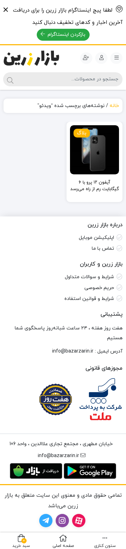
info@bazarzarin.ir (72, 351)
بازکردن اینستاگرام (65, 34)
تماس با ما (103, 248)
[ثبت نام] (86, 58)
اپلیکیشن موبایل (96, 237)
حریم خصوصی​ (99, 287)
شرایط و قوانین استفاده (89, 298)
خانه (114, 105)
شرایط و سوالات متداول (89, 277)
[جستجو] (10, 79)
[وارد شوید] (101, 58)
